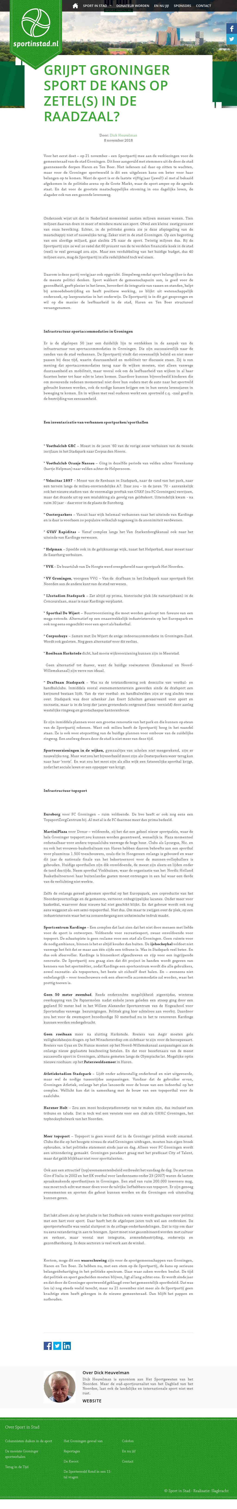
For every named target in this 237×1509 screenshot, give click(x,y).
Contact (203, 5)
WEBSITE (92, 1401)
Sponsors (182, 5)
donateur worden (132, 5)
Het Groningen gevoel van (83, 1441)
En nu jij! (161, 5)
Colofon (128, 1441)
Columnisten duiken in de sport (28, 1441)
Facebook (48, 1346)
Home (75, 5)
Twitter (57, 1346)
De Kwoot (71, 1461)
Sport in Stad (95, 5)
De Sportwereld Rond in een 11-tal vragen (88, 1474)
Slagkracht (220, 1491)
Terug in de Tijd (16, 1467)
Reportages (72, 1451)
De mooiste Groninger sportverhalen (21, 1454)
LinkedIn (67, 1346)
